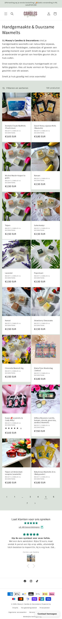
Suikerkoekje (39, 225)
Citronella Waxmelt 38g (14, 368)
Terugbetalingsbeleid (29, 608)
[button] (6, 14)
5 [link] (46, 496)
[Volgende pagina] (35, 503)
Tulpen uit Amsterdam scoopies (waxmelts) (13, 473)
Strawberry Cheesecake (43, 320)
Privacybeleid (45, 608)
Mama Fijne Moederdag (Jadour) (43, 369)
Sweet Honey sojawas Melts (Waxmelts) (45, 127)
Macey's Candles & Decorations (29, 604)
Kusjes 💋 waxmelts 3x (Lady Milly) (14, 419)
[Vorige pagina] (7, 497)
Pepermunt (38, 273)
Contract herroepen (47, 614)
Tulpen (8, 225)
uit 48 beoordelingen (29, 527)
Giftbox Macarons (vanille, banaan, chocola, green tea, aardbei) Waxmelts (45, 420)
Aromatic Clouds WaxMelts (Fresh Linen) (15, 127)
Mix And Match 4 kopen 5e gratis (15, 176)
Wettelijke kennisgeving (32, 617)
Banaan (37, 175)
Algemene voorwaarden (18, 612)
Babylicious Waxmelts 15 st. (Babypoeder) (45, 473)
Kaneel (8, 320)
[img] (31, 523)
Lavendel (9, 273)
